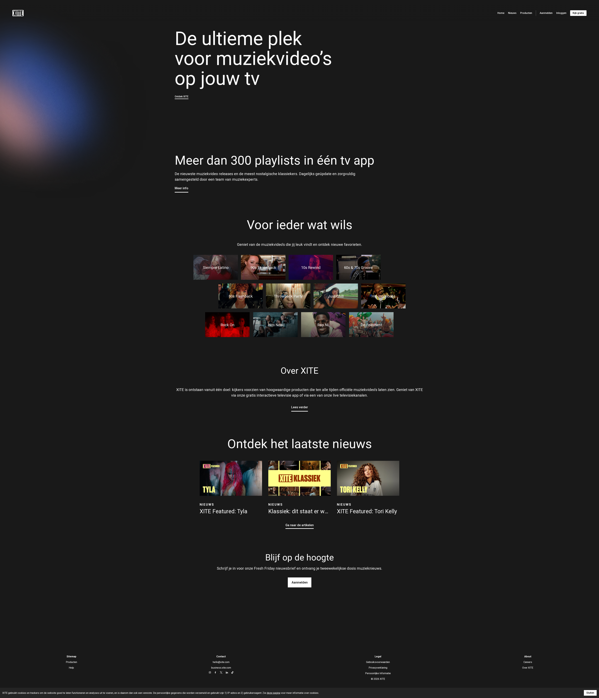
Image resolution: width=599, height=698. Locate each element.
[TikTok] (232, 672)
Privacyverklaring (378, 667)
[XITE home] (18, 13)
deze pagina (273, 692)
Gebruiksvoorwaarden (378, 662)
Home (500, 13)
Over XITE (527, 667)
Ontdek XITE (181, 96)
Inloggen (561, 13)
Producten (526, 13)
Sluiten (590, 692)
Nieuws (512, 13)
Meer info (181, 188)
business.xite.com (221, 667)
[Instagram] (210, 672)
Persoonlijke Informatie (378, 673)
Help (71, 667)
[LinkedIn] (227, 672)
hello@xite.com (221, 662)
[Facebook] (215, 672)
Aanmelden (546, 13)
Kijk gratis (578, 13)
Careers (528, 662)
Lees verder (299, 407)
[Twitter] (221, 672)
